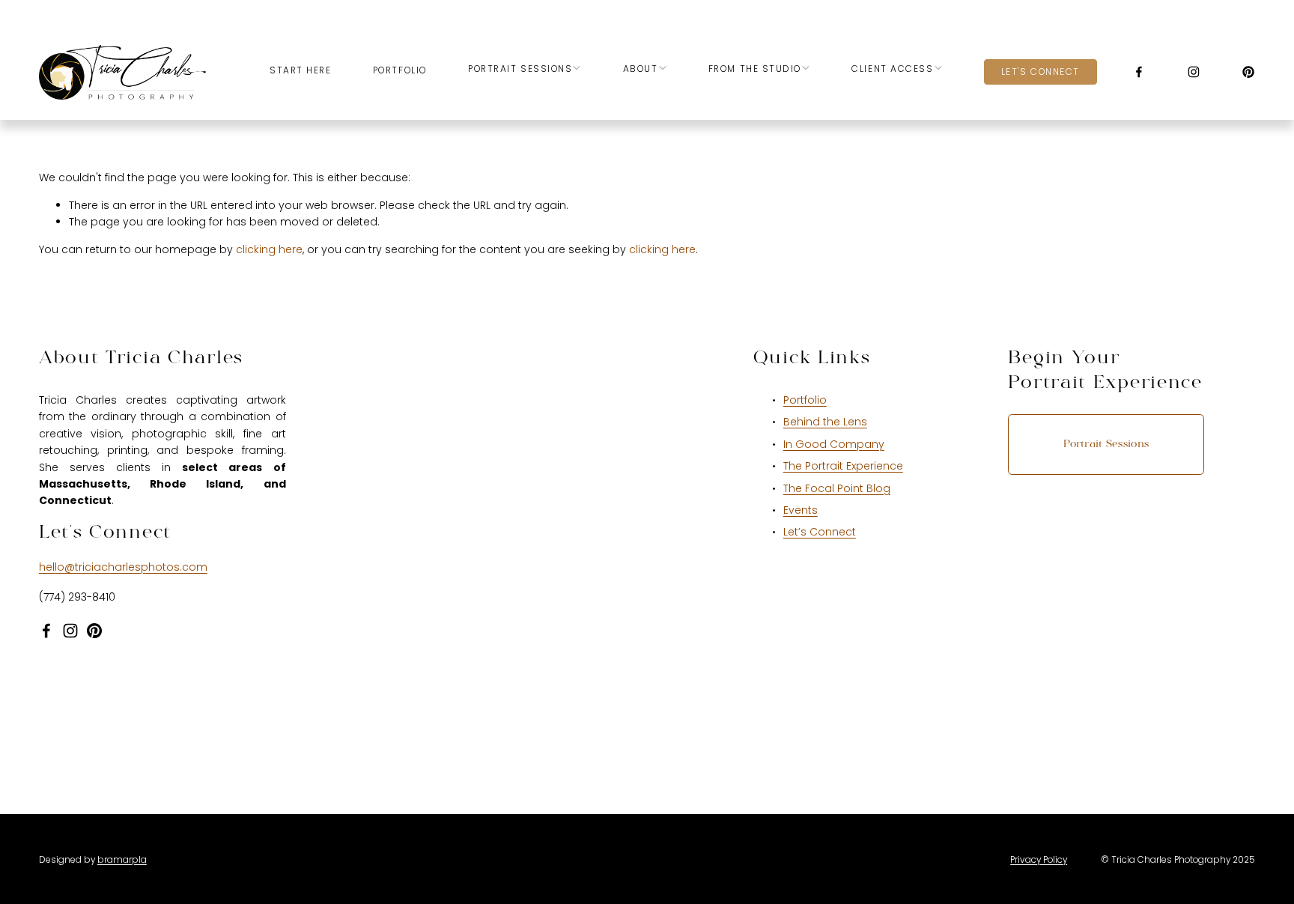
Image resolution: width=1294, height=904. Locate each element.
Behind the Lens (825, 421)
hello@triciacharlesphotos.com (123, 566)
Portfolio (400, 70)
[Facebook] (1139, 72)
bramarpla (122, 859)
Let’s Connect (819, 531)
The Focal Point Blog (836, 488)
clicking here (269, 249)
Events (800, 510)
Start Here (301, 70)
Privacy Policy (1038, 859)
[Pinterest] (1248, 72)
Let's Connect (1040, 71)
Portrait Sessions (1106, 444)
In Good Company (833, 444)
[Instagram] (1193, 72)
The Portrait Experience (843, 465)
